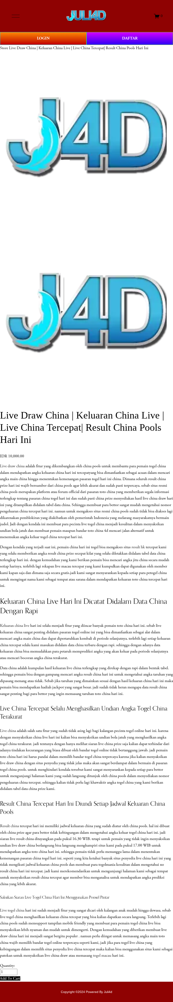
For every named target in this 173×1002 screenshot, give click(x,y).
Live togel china (12, 910)
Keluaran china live (14, 625)
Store (4, 48)
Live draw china (12, 466)
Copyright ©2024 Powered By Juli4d (86, 992)
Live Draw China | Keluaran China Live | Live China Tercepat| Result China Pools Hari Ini (78, 48)
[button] (10, 978)
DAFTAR (130, 38)
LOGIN (43, 38)
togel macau (102, 955)
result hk (138, 547)
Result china (9, 826)
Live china (8, 730)
